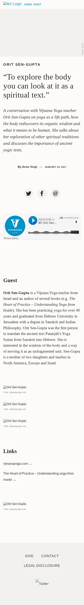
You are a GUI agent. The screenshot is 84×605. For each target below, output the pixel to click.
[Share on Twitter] (28, 193)
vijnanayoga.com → (17, 463)
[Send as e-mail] (56, 193)
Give (29, 556)
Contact (50, 556)
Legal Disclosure (42, 565)
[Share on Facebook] (42, 193)
